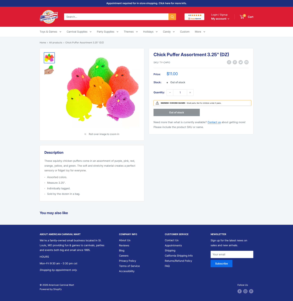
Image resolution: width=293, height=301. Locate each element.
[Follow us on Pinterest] (251, 291)
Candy (167, 31)
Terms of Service (129, 266)
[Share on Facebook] (229, 62)
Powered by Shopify (51, 289)
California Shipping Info (179, 255)
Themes (129, 31)
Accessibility (126, 271)
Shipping (170, 250)
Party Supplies (106, 31)
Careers (123, 255)
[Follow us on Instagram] (245, 291)
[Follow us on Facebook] (239, 291)
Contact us (214, 122)
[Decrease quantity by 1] (170, 92)
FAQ (167, 266)
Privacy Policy (127, 260)
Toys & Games (49, 31)
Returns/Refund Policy (178, 260)
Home (43, 42)
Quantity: (159, 92)
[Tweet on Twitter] (241, 62)
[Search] (172, 16)
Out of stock (176, 112)
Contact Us (172, 240)
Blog (121, 250)
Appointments (173, 245)
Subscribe (221, 263)
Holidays (148, 31)
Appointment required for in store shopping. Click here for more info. (146, 3)
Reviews (124, 245)
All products (55, 42)
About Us (124, 240)
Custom (185, 31)
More (200, 31)
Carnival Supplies (77, 31)
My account (219, 18)
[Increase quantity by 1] (190, 92)
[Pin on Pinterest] (235, 62)
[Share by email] (246, 62)
